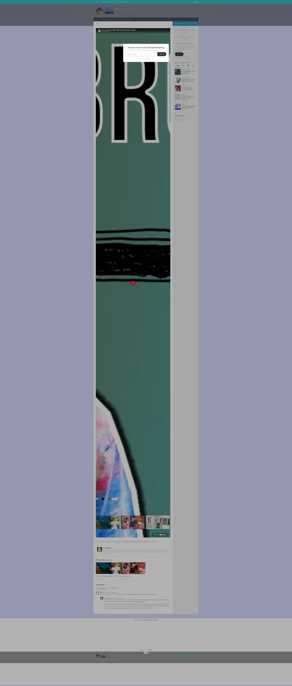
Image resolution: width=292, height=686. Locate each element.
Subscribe (162, 54)
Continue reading (146, 58)
